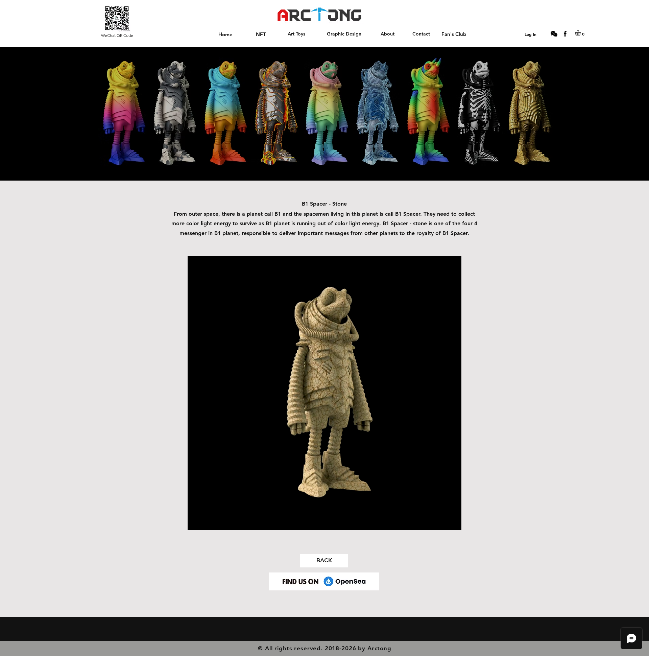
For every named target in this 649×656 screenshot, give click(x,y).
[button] (581, 33)
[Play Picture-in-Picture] (440, 521)
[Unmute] (207, 521)
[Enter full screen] (452, 521)
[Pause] (196, 521)
